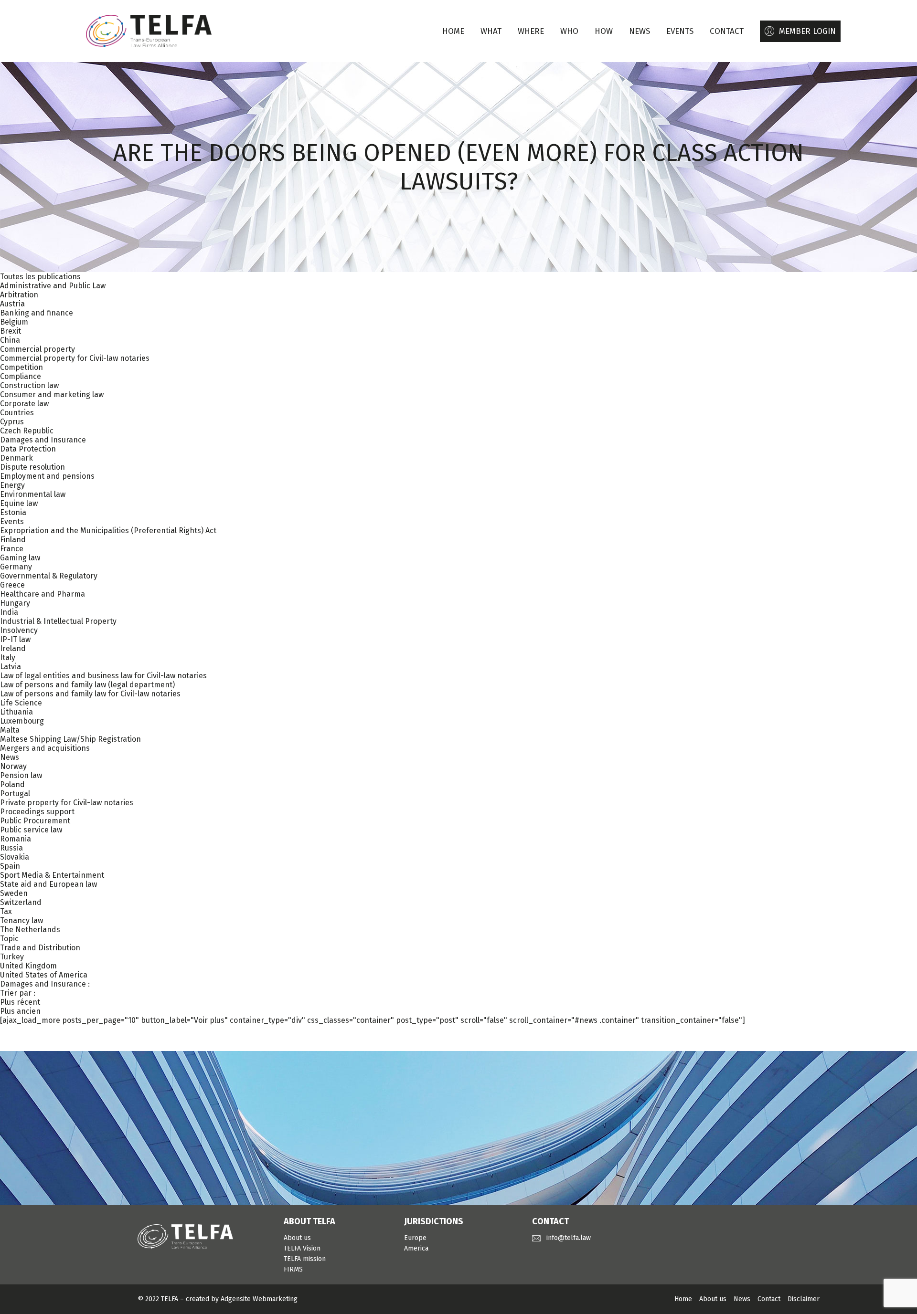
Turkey (12, 956)
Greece (12, 584)
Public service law (31, 829)
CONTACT (727, 31)
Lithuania (16, 711)
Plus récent (20, 1002)
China (10, 340)
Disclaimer (804, 1299)
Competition (21, 367)
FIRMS (293, 1269)
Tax (6, 911)
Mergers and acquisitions (45, 748)
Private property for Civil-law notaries (66, 802)
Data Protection (28, 448)
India (9, 612)
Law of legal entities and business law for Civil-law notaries (103, 675)
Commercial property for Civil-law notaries (74, 358)
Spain (10, 866)
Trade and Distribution (40, 947)
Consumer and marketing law (52, 394)
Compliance (20, 376)
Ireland (13, 648)
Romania (15, 838)
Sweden (14, 893)
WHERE (531, 31)
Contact (768, 1299)
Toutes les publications (40, 276)
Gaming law (20, 557)
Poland (12, 784)
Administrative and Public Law (53, 285)
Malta (10, 730)
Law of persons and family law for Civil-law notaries (90, 693)
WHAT (490, 31)
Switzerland (21, 902)
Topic (9, 938)
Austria (12, 303)
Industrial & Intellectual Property (58, 621)
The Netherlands (30, 929)
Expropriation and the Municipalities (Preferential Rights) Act (108, 530)
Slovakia (14, 857)
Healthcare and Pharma (42, 594)
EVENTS (679, 31)
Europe (415, 1238)
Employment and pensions (47, 476)
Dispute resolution (32, 467)
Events (12, 521)
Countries (17, 412)
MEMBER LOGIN (807, 31)
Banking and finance (36, 312)
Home (453, 31)
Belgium (14, 321)
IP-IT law (15, 639)
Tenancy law (21, 920)
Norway (13, 766)
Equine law (19, 503)
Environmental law (32, 494)
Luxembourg (22, 720)
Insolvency (19, 630)
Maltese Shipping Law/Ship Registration (70, 739)
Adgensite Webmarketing (259, 1299)
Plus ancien (20, 1011)
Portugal (15, 793)
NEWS (639, 31)
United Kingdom (28, 965)
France (11, 548)
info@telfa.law (568, 1238)
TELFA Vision (302, 1248)
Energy (12, 485)
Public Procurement (35, 820)
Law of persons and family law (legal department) (87, 684)
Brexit (10, 331)
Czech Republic (26, 430)
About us (297, 1238)
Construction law (29, 385)
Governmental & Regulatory (48, 575)
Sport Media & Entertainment (52, 875)
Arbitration (19, 294)
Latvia (10, 666)
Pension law (21, 775)
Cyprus (12, 421)
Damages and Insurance (43, 439)
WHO (569, 31)
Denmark (16, 458)
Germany (16, 566)
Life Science (21, 702)
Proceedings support (37, 811)
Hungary (15, 603)
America (416, 1248)
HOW (604, 31)
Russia (11, 847)
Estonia (13, 512)
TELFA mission (305, 1259)
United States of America (43, 974)
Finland (13, 539)
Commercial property (37, 349)
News (9, 757)
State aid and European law (48, 884)
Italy (7, 657)
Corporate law (24, 403)
